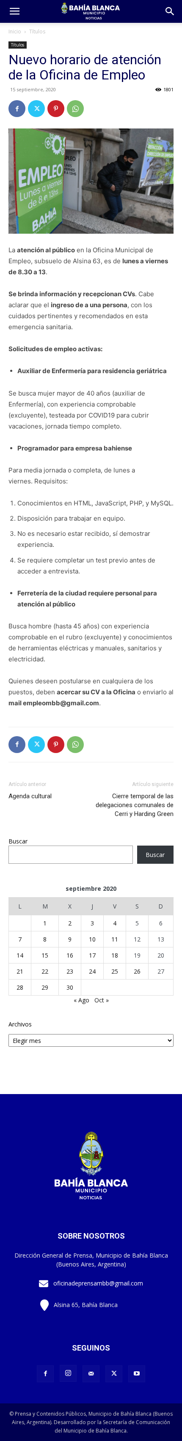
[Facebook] (16, 108)
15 (44, 955)
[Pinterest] (55, 108)
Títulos (37, 31)
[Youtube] (136, 1373)
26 (137, 971)
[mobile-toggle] (14, 11)
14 (20, 955)
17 (92, 955)
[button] (170, 11)
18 (114, 955)
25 (114, 971)
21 (20, 971)
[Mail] (91, 1373)
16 (69, 955)
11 (114, 939)
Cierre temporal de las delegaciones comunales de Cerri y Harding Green (135, 805)
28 (20, 987)
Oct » (101, 1000)
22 (44, 971)
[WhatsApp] (75, 108)
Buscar (18, 841)
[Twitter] (36, 108)
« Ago (81, 1000)
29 (44, 987)
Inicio (14, 31)
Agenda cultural (30, 796)
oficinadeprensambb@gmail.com (98, 1283)
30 (69, 987)
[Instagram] (68, 1373)
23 (69, 971)
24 (92, 971)
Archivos (20, 1024)
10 (92, 939)
